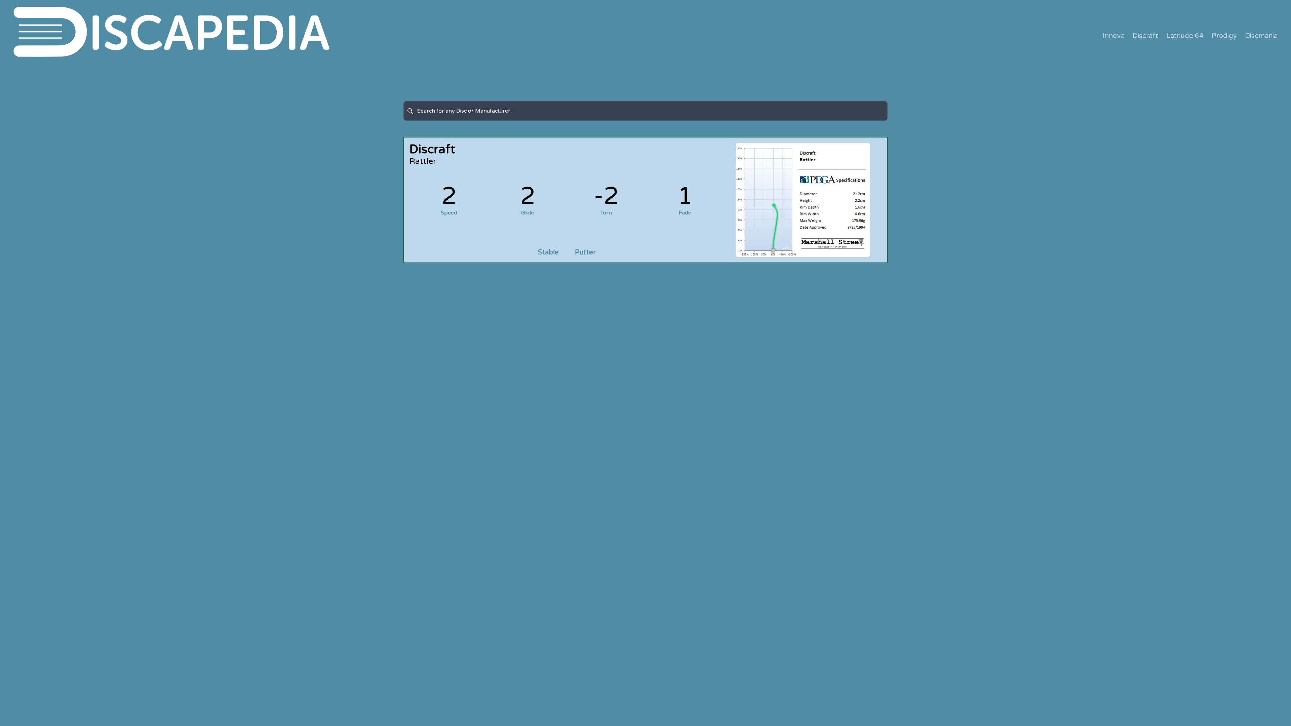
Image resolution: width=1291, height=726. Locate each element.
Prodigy (1224, 36)
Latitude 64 (1185, 36)
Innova (1114, 36)
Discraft (1145, 36)
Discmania (1261, 36)
